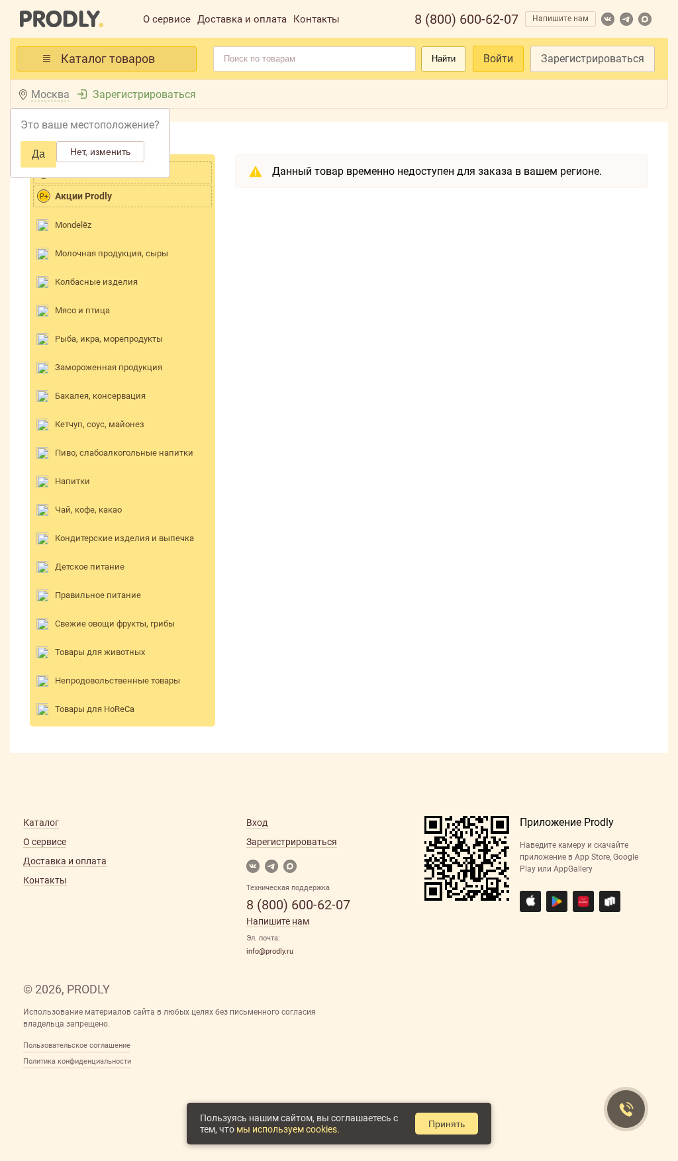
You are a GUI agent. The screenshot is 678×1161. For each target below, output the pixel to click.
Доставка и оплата (242, 19)
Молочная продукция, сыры (111, 253)
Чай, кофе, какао (88, 510)
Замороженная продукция (108, 367)
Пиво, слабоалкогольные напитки (124, 453)
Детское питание (89, 567)
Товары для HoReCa (94, 709)
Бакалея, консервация (100, 396)
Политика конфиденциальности (77, 1061)
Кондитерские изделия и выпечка (124, 538)
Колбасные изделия (96, 282)
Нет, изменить (100, 151)
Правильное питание (98, 595)
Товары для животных (100, 652)
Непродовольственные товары (117, 680)
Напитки (72, 481)
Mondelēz (73, 225)
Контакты (316, 19)
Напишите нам (560, 18)
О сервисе (167, 19)
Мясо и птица (82, 310)
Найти (444, 59)
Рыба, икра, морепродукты (109, 339)
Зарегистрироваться (592, 58)
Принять (446, 1124)
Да (38, 154)
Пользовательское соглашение (76, 1045)
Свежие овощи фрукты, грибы (115, 624)
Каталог (41, 822)
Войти (498, 58)
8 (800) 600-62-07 (466, 19)
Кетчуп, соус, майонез (99, 424)
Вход (256, 822)
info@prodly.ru (269, 951)
